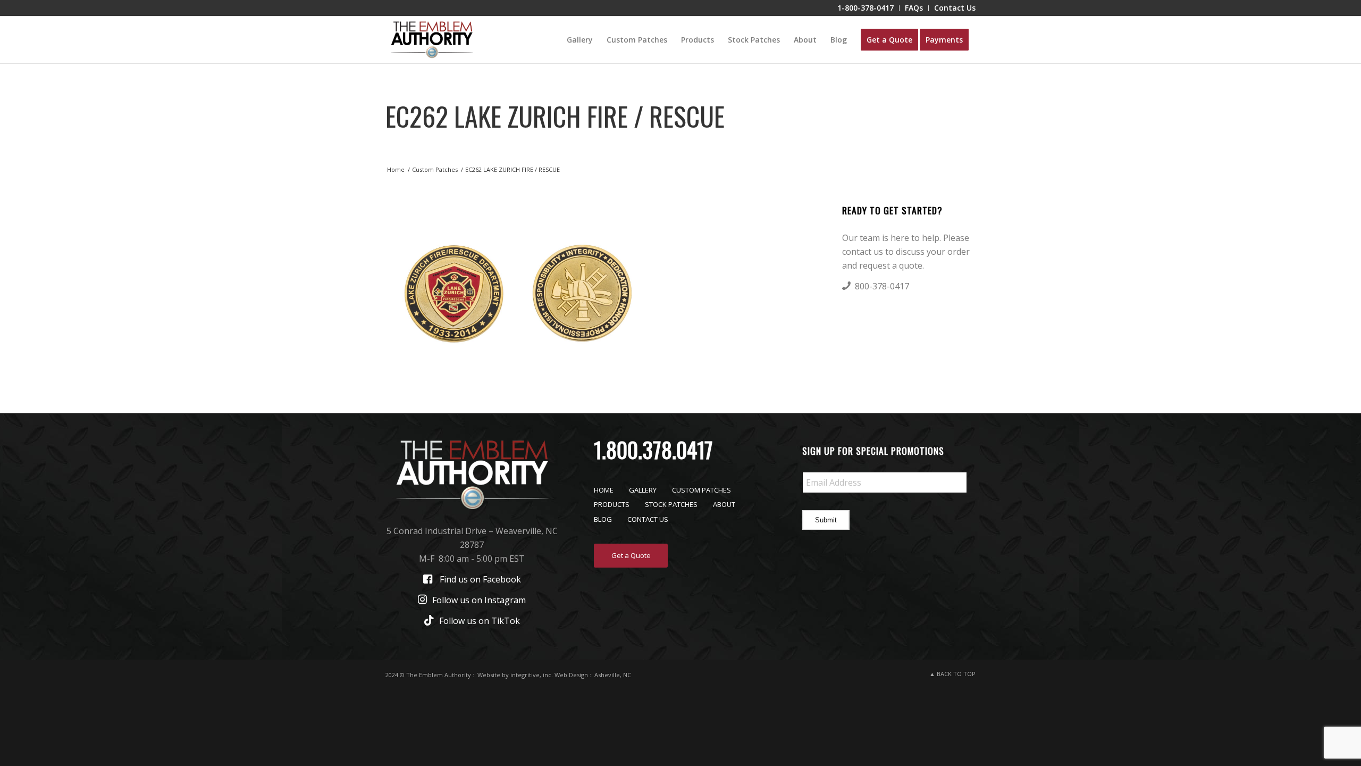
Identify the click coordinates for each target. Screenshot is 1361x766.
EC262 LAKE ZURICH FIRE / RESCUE (555, 115)
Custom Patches (701, 490)
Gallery (643, 490)
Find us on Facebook (480, 579)
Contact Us (647, 519)
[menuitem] (866, 8)
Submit (826, 520)
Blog (603, 519)
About (724, 504)
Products (611, 504)
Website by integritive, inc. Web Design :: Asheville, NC (554, 675)
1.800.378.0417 (653, 449)
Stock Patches (671, 504)
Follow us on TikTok (479, 621)
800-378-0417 (882, 286)
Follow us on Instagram (479, 600)
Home (604, 490)
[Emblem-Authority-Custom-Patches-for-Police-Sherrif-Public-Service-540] (431, 39)
